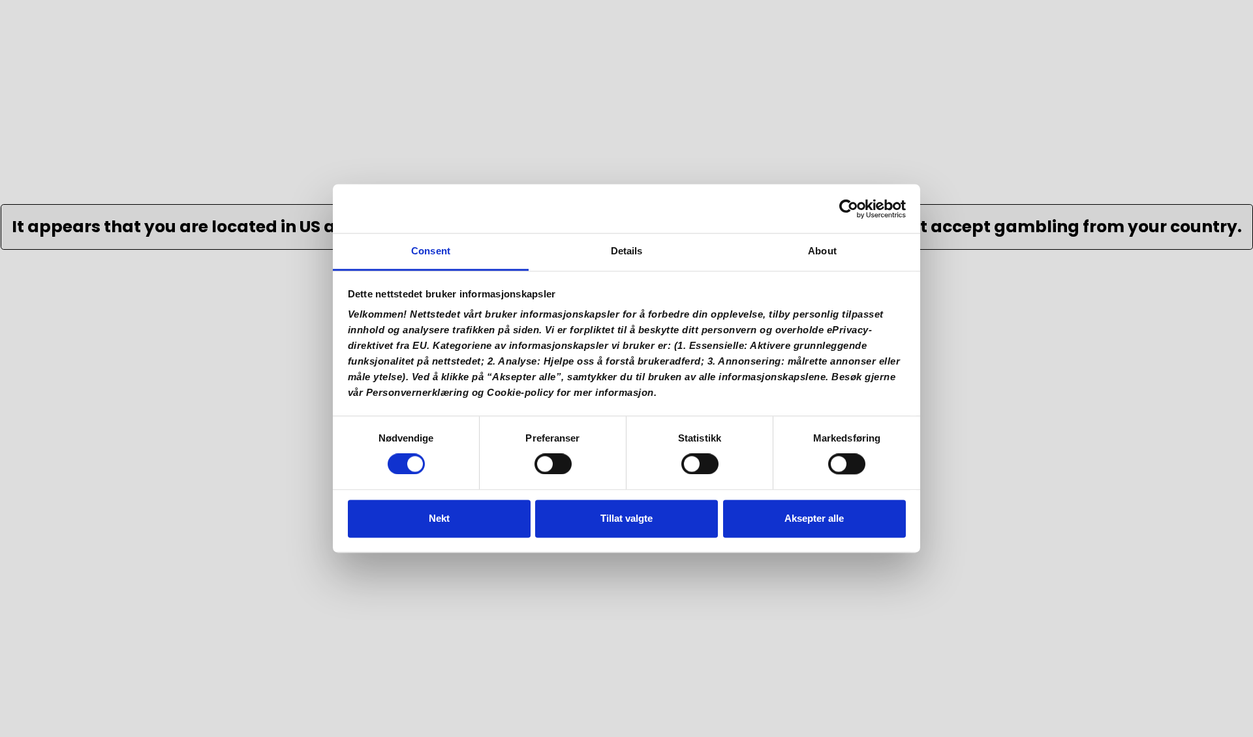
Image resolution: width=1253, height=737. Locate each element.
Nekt (439, 518)
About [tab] (822, 250)
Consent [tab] (430, 250)
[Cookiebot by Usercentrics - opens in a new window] (849, 208)
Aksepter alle (814, 518)
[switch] (553, 468)
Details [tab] (627, 250)
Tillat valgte (626, 518)
